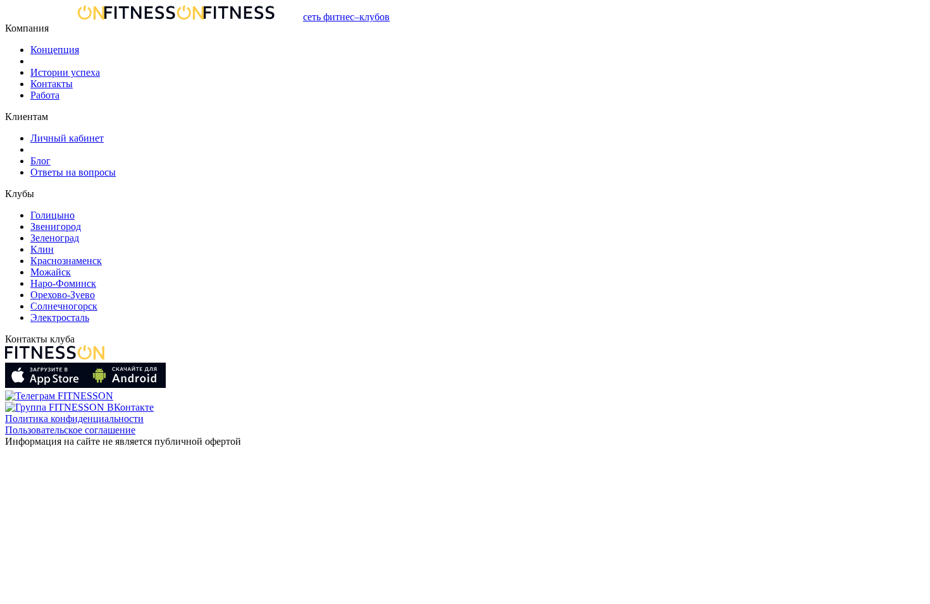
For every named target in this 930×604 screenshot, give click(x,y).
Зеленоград (54, 238)
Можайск (50, 272)
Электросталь (59, 317)
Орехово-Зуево (62, 294)
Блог (40, 160)
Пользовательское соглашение (70, 430)
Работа (44, 95)
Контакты (51, 83)
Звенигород (55, 226)
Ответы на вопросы (73, 172)
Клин (42, 249)
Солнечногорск (63, 306)
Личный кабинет (67, 138)
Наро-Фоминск (63, 283)
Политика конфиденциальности (74, 418)
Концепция (54, 49)
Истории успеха (65, 72)
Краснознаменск (66, 260)
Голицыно (52, 215)
